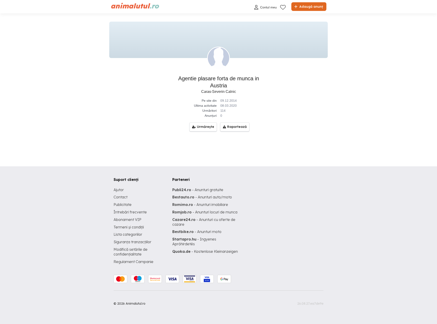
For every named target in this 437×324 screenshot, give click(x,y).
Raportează (237, 127)
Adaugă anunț (310, 7)
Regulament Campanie (133, 261)
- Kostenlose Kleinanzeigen (205, 251)
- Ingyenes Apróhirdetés (194, 241)
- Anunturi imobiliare (200, 204)
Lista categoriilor (128, 234)
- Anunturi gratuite (197, 189)
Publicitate (123, 204)
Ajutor (119, 189)
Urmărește (205, 127)
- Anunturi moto (196, 231)
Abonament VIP (127, 219)
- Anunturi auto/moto (202, 197)
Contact (120, 197)
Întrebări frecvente (130, 212)
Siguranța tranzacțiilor (132, 242)
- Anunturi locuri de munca (204, 212)
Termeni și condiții (129, 227)
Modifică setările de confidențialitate (130, 251)
